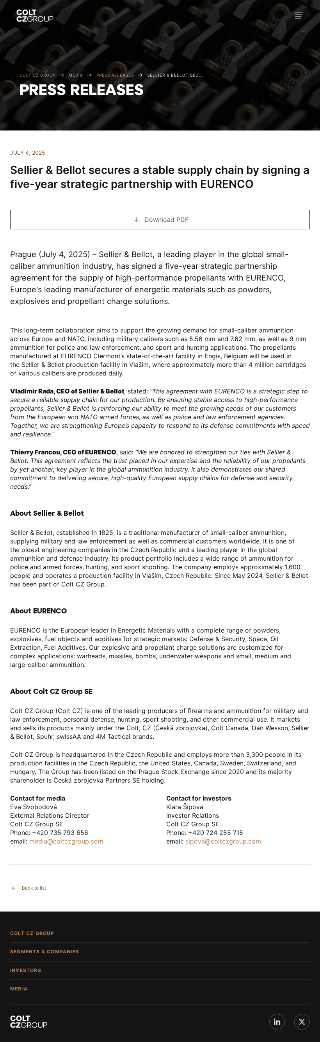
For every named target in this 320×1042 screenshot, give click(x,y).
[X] (302, 1021)
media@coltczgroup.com (66, 841)
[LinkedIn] (277, 1021)
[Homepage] (34, 15)
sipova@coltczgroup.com (223, 841)
